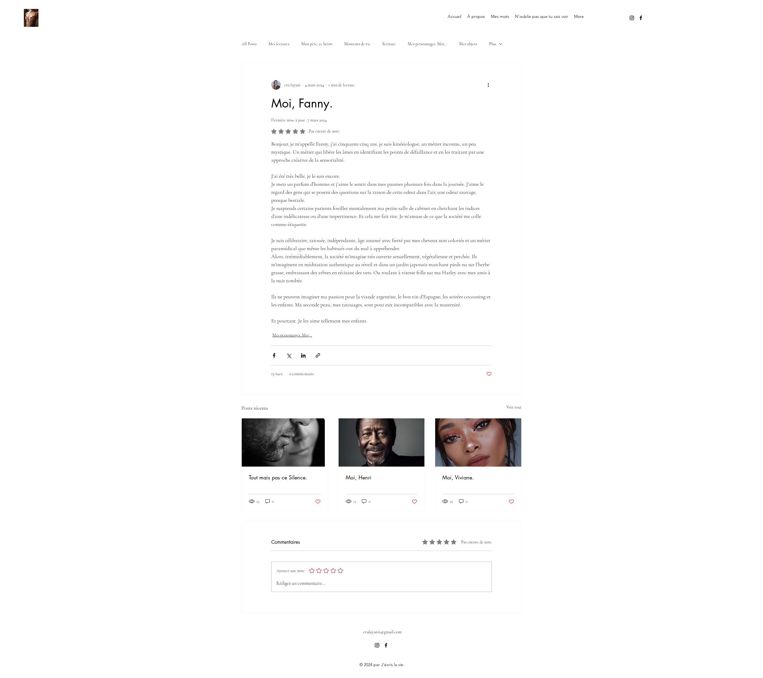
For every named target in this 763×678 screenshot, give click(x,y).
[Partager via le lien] (318, 355)
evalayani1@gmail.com (382, 632)
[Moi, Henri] (382, 442)
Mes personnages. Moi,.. (427, 43)
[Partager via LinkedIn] (303, 355)
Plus (492, 43)
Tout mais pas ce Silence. (278, 477)
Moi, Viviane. (458, 477)
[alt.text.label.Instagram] (632, 18)
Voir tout (514, 407)
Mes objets (468, 43)
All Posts (249, 43)
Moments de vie (357, 43)
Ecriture (389, 43)
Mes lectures (279, 43)
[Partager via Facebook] (274, 355)
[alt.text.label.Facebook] (641, 18)
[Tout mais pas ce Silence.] (285, 442)
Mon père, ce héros (316, 43)
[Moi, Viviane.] (478, 442)
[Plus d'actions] (488, 84)
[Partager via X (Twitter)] (288, 355)
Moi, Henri (358, 477)
